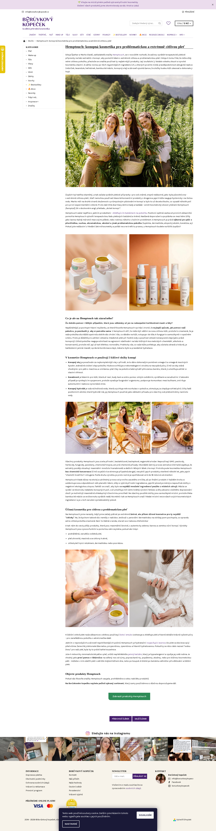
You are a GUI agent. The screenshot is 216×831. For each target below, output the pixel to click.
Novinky (133, 35)
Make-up (59, 35)
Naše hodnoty (75, 782)
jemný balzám (135, 654)
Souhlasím (145, 815)
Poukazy (106, 35)
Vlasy (75, 35)
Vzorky (96, 35)
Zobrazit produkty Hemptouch (129, 696)
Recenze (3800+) (156, 35)
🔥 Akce (143, 35)
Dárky (31, 76)
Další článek (141, 719)
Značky (32, 35)
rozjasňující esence (156, 643)
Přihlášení (189, 12)
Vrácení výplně (76, 794)
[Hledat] (159, 23)
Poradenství (75, 790)
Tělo (68, 35)
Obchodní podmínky (35, 779)
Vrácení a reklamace (35, 786)
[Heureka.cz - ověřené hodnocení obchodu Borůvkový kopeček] (71, 804)
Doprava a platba (34, 775)
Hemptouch (118, 54)
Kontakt (73, 775)
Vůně (88, 35)
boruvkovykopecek (180, 786)
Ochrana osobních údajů (37, 782)
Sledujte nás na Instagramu (111, 733)
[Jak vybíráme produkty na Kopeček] (24, 41)
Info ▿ (182, 35)
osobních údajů (133, 788)
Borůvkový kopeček (81, 771)
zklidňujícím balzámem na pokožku (130, 213)
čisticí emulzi (125, 634)
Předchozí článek (120, 719)
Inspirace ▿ (172, 35)
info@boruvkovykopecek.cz (37, 12)
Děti (82, 35)
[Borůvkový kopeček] (65, 23)
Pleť (51, 35)
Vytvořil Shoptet (183, 819)
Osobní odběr (75, 786)
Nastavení (71, 823)
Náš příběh (74, 779)
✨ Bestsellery (120, 35)
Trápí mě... (42, 35)
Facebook (176, 782)
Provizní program (34, 790)
